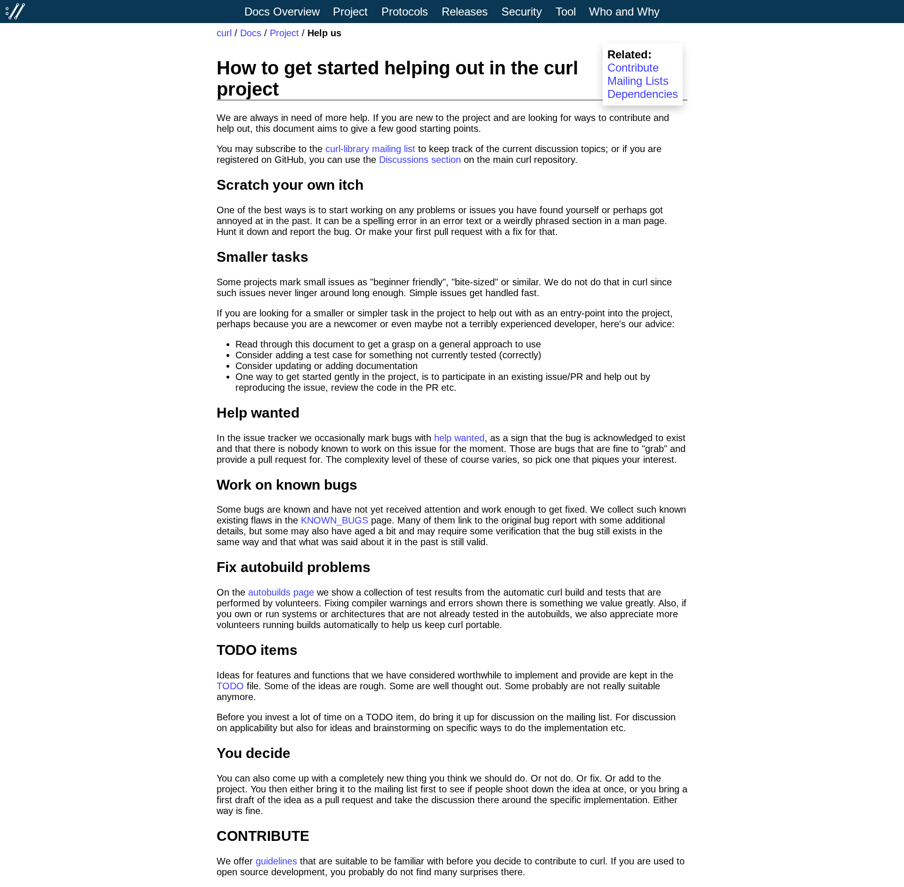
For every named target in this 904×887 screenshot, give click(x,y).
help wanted (459, 438)
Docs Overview (282, 11)
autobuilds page (281, 592)
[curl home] (15, 11)
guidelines (276, 861)
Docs (250, 33)
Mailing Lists (638, 80)
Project (284, 33)
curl (224, 33)
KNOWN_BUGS (334, 520)
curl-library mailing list (370, 149)
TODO (230, 686)
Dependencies (642, 94)
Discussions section (420, 159)
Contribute (633, 67)
